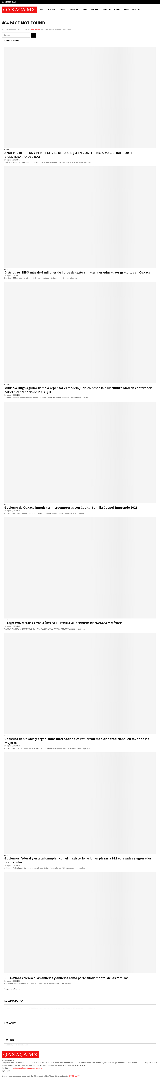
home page (35, 29)
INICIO (41, 9)
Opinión (136, 9)
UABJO (117, 9)
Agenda (7, 269)
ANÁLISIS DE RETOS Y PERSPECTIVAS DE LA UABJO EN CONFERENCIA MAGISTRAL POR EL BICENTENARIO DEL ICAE (68, 155)
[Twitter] (148, 9)
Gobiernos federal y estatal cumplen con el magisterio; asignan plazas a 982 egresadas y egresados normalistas (78, 860)
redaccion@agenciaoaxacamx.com (27, 1068)
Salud (126, 9)
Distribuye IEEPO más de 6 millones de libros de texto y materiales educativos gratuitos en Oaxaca (77, 272)
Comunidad (74, 9)
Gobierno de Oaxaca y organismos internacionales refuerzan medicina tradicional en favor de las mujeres (76, 741)
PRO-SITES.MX (74, 1076)
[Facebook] (145, 9)
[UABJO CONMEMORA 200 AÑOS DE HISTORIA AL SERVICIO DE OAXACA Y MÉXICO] (80, 568)
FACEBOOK (10, 1022)
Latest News (11, 40)
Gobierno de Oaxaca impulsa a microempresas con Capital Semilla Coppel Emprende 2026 (71, 507)
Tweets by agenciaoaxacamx (16, 1045)
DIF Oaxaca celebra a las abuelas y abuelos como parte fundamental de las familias (66, 978)
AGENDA (51, 9)
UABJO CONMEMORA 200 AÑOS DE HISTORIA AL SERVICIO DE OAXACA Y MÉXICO (63, 623)
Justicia (94, 9)
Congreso (106, 9)
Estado (61, 9)
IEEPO (85, 9)
